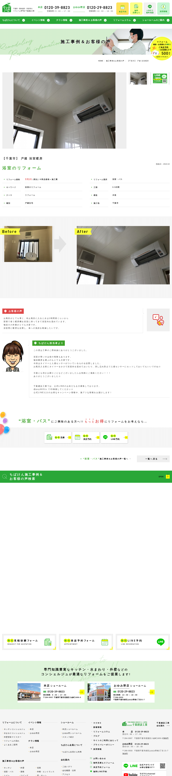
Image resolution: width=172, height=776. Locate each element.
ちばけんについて (11, 20)
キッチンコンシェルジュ (14, 729)
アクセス (66, 774)
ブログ (96, 736)
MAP (166, 738)
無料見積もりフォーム (103, 763)
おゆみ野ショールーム (72, 733)
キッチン (8, 768)
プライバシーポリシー (103, 745)
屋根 (22, 772)
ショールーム (67, 722)
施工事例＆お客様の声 (13, 761)
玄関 (39, 768)
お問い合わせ (99, 758)
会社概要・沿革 (69, 770)
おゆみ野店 (35, 733)
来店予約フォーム (101, 767)
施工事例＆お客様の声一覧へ (105, 459)
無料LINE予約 (100, 771)
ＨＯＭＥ (97, 723)
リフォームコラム (122, 20)
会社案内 (65, 760)
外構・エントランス (46, 772)
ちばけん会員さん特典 (72, 752)
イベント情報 (38, 20)
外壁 (22, 768)
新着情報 (97, 727)
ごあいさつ (67, 766)
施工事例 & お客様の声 (90, 20)
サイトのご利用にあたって (106, 740)
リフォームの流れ (11, 741)
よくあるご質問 (11, 745)
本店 (32, 729)
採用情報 (97, 749)
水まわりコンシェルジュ (14, 733)
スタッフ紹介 (68, 737)
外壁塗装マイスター (12, 737)
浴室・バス (9, 772)
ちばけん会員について (72, 745)
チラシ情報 (61, 20)
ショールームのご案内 (153, 20)
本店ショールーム (70, 729)
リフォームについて (12, 722)
